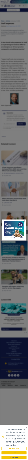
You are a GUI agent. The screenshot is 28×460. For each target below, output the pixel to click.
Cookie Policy (13, 445)
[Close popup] (24, 221)
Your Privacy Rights (14, 448)
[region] (14, 442)
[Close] (26, 427)
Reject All (14, 453)
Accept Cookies (14, 457)
